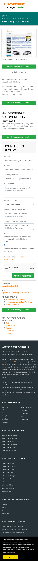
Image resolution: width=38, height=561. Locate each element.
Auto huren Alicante (8, 488)
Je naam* (7, 156)
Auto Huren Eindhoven (9, 444)
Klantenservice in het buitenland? (13, 532)
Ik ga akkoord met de (15, 258)
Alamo (8, 328)
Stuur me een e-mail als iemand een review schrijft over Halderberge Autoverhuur (17, 239)
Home (4, 16)
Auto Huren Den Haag (9, 447)
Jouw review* (9, 184)
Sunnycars (5, 362)
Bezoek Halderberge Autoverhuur (19, 310)
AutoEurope (10, 326)
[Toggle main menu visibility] (33, 5)
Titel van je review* (11, 175)
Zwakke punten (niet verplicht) (15, 221)
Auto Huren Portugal (8, 476)
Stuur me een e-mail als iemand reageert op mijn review (19, 250)
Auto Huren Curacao (8, 469)
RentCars (5, 419)
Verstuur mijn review (22, 276)
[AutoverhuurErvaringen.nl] (15, 6)
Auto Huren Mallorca (8, 479)
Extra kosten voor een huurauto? (13, 526)
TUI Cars (24, 410)
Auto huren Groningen (9, 450)
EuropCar (9, 333)
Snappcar (5, 422)
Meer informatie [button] (11, 552)
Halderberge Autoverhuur (15, 299)
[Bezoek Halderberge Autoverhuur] (19, 43)
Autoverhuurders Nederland (18, 19)
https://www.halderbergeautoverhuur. (15, 293)
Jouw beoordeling (10, 200)
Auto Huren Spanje (8, 463)
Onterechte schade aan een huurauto (14, 529)
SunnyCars (10, 331)
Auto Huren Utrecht (8, 441)
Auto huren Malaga (8, 485)
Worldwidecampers (27, 407)
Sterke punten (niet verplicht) (14, 210)
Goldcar (17, 362)
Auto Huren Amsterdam (9, 435)
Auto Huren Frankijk (8, 466)
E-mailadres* (9, 165)
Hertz (11, 362)
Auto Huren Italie (7, 473)
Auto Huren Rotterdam (9, 438)
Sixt (7, 323)
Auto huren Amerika (8, 482)
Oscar (23, 416)
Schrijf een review (12, 305)
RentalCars (24, 413)
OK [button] (10, 557)
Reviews (19, 302)
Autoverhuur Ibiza (7, 491)
